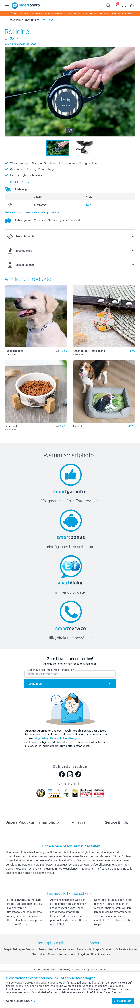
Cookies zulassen (122, 1001)
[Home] (5, 20)
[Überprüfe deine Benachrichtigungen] (124, 5)
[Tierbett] (104, 391)
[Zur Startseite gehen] (26, 5)
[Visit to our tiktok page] (78, 774)
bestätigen (35, 683)
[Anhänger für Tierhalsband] (104, 316)
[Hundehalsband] (36, 316)
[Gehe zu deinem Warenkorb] (132, 5)
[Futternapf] (36, 391)
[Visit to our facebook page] (62, 774)
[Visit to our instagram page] (70, 774)
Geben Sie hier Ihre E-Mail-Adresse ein (51, 669)
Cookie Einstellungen (19, 1001)
